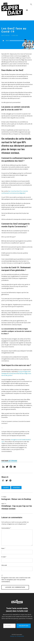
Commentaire (6, 528)
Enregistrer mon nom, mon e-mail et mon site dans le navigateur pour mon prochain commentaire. (15, 579)
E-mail (3, 557)
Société (3, 35)
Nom (3, 548)
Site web (4, 565)
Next (3, 503)
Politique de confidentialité (17, 636)
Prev (4, 497)
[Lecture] (3, 40)
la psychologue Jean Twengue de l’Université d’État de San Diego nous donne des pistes (16, 373)
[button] (31, 4)
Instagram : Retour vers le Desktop (16, 499)
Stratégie (7, 35)
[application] (17, 40)
